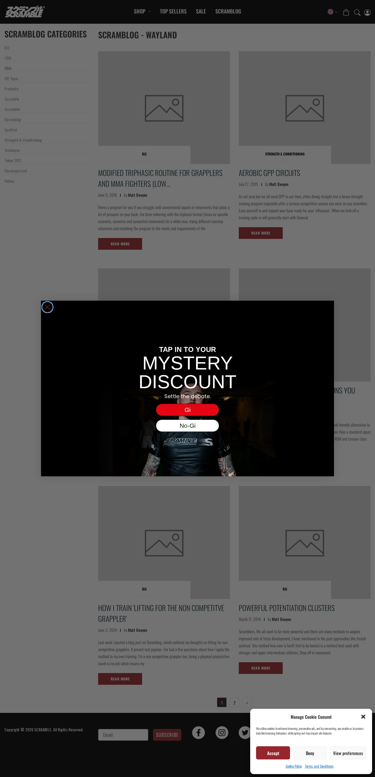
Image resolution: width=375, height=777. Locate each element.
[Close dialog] (47, 307)
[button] (363, 717)
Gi (188, 409)
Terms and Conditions (319, 766)
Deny (310, 753)
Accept (273, 753)
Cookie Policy (294, 766)
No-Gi (188, 425)
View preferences (348, 753)
